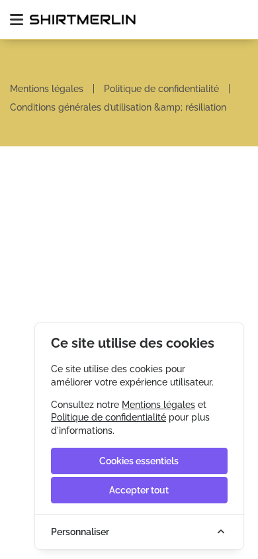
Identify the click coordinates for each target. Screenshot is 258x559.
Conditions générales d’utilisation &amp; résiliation (118, 107)
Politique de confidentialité (161, 88)
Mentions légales (46, 88)
